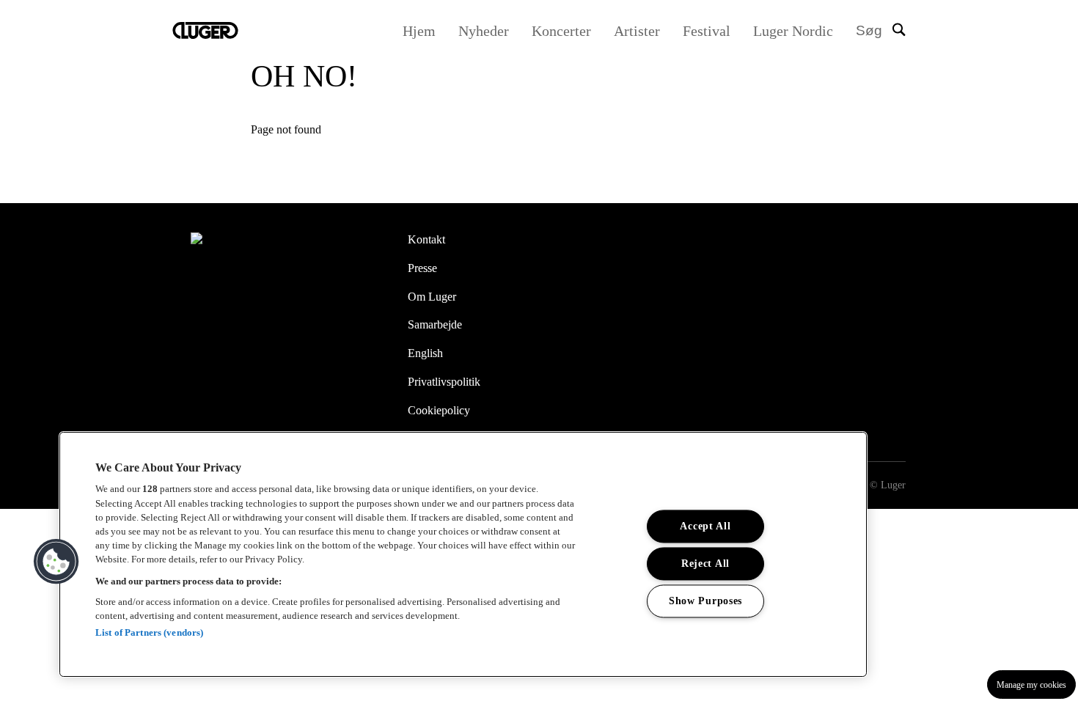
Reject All (705, 563)
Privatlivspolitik (444, 381)
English (425, 353)
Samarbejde (435, 324)
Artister (637, 31)
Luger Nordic (793, 31)
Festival (706, 31)
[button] (56, 561)
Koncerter (561, 31)
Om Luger (432, 296)
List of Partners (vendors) (149, 632)
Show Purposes (705, 600)
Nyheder (483, 31)
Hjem (419, 31)
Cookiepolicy (439, 410)
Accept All (705, 526)
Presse (422, 268)
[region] (463, 554)
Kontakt (426, 239)
